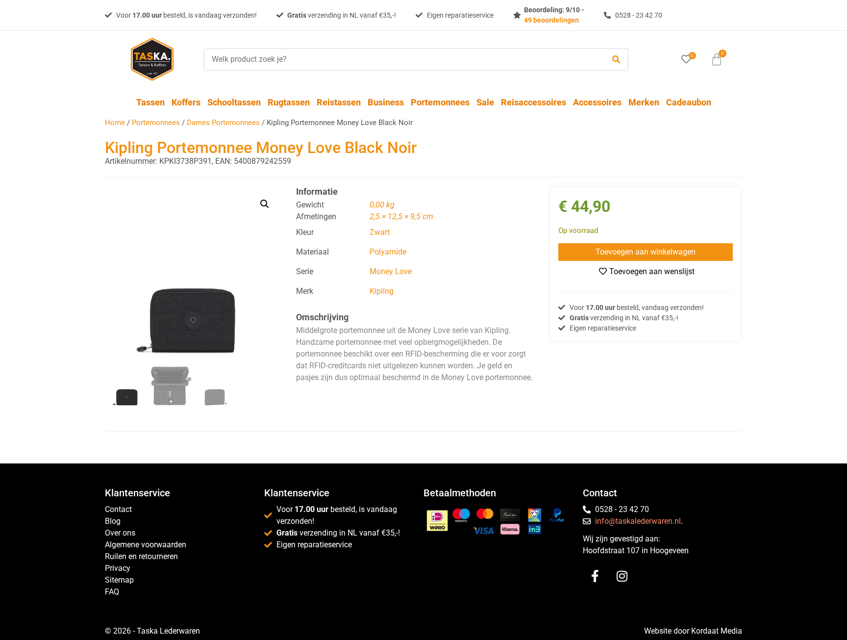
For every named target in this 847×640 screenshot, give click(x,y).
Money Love (391, 271)
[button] (265, 204)
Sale (485, 102)
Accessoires (597, 102)
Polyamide (388, 251)
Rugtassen (289, 102)
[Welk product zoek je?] (401, 59)
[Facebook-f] (595, 575)
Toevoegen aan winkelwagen (646, 251)
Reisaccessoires (533, 102)
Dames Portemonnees (223, 122)
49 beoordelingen (551, 20)
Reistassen (339, 102)
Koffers (186, 102)
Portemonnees (440, 102)
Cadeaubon (688, 102)
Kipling (382, 291)
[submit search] (616, 59)
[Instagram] (622, 575)
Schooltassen (234, 102)
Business (386, 102)
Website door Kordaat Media (693, 631)
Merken (643, 102)
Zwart (380, 232)
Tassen (150, 102)
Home (115, 122)
